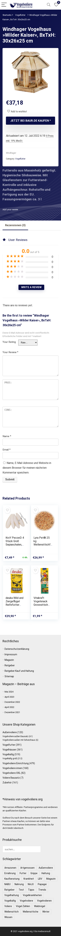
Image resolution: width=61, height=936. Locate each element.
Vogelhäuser (9, 749)
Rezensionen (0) (15, 225)
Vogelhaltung (11, 895)
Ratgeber (10, 665)
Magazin (9, 660)
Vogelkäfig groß (10, 758)
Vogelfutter (20, 15)
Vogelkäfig (8, 754)
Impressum (11, 654)
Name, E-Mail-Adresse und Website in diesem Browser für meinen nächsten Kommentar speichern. (27, 467)
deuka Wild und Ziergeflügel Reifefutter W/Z (14, 603)
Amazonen (10, 867)
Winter (45, 911)
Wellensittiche (30, 911)
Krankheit (29, 878)
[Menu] (4, 4)
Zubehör (7, 782)
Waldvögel (39, 906)
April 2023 (9, 697)
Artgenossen (27, 867)
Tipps (31, 889)
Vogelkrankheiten (32, 895)
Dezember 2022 (12, 702)
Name (7, 436)
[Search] (49, 4)
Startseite (7, 15)
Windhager (11, 153)
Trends (42, 889)
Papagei (42, 884)
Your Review (10, 352)
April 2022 (9, 707)
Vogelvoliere (26, 900)
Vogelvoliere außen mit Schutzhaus (19, 740)
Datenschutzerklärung (17, 649)
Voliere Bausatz (11, 777)
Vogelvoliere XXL (12, 773)
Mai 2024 (9, 691)
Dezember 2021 (12, 712)
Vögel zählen (23, 906)
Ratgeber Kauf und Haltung (19, 671)
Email (7, 449)
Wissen (8, 917)
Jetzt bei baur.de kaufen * (30, 120)
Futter (23, 873)
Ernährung (10, 873)
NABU (7, 884)
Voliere (8, 906)
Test (21, 889)
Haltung (46, 873)
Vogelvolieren (44, 900)
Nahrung (19, 884)
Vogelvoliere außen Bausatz (15, 736)
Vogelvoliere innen (12, 768)
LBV (40, 878)
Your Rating (9, 341)
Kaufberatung (11, 878)
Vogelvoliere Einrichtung (16, 763)
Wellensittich (11, 911)
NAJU (31, 884)
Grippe (33, 873)
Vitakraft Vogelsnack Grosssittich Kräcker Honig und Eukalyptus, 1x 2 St (43, 606)
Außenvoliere (10, 732)
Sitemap (9, 676)
